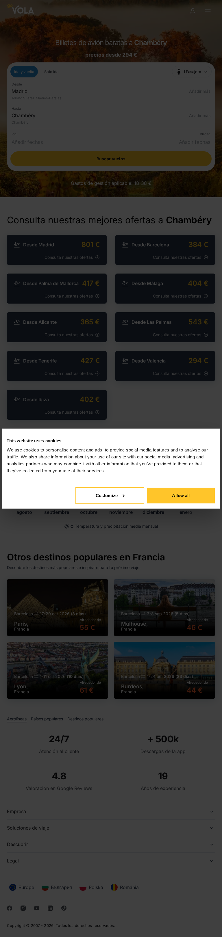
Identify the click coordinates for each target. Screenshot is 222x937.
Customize (107, 495)
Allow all (181, 495)
